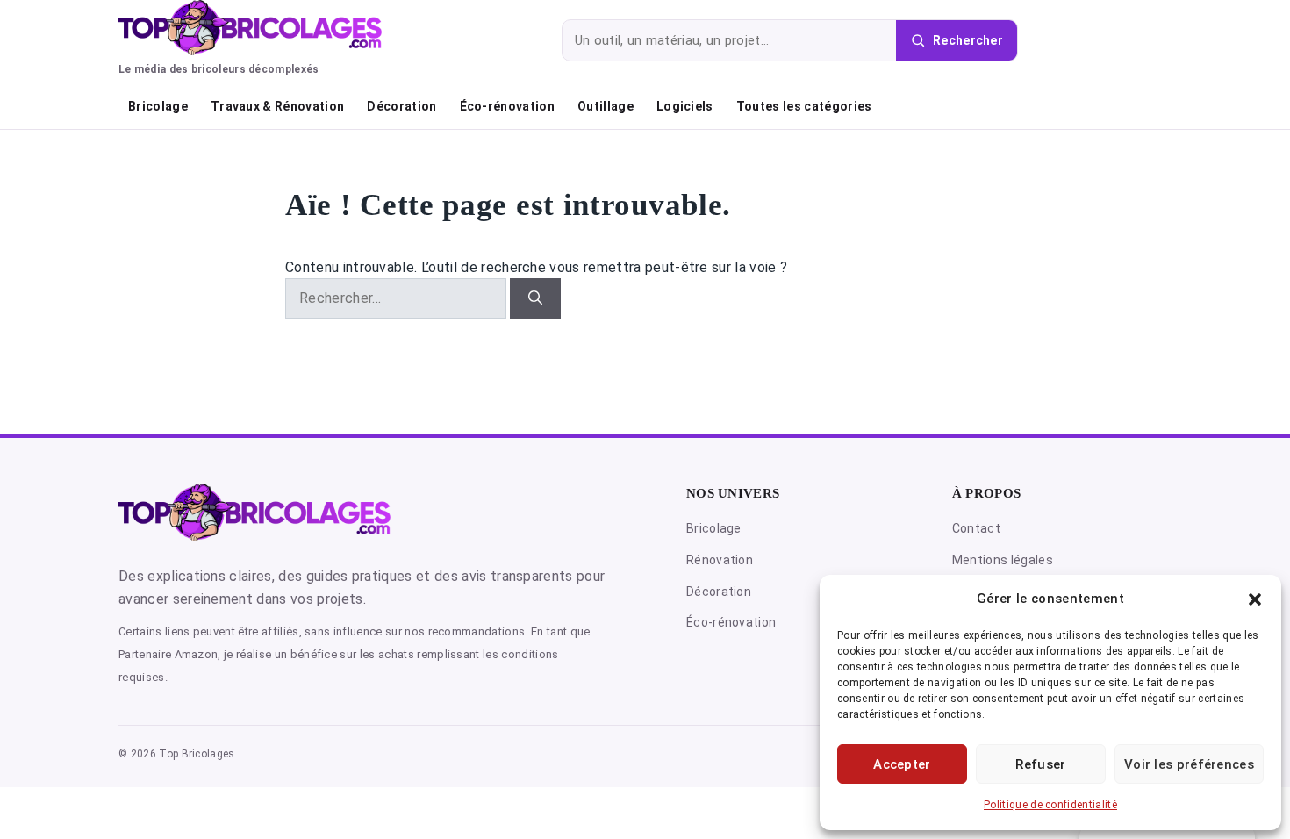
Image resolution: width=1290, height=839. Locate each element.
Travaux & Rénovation (277, 106)
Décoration (401, 106)
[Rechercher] (535, 298)
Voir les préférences (1189, 764)
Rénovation (719, 560)
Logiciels (684, 106)
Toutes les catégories (804, 106)
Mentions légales (1002, 560)
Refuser (1040, 764)
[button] (1255, 599)
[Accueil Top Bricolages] (254, 512)
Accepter (901, 764)
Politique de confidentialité (1050, 805)
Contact (976, 528)
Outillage (605, 106)
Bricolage (158, 106)
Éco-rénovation (507, 106)
